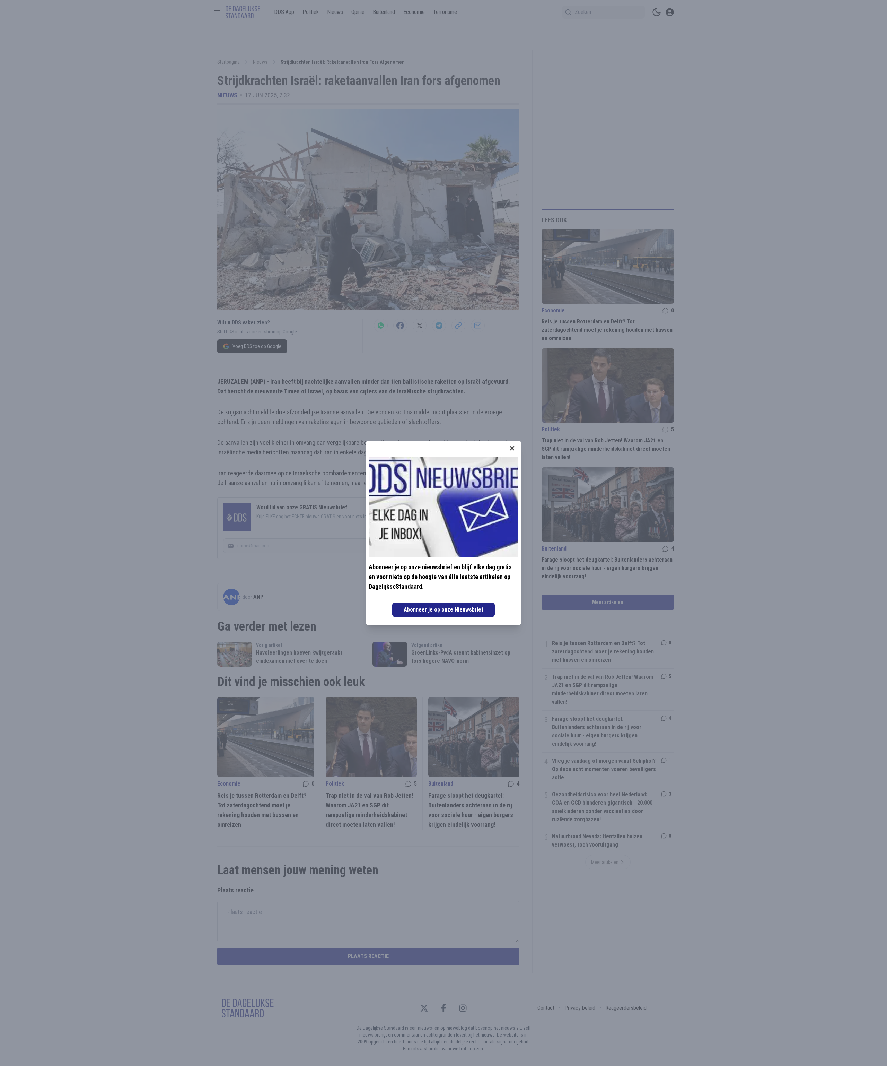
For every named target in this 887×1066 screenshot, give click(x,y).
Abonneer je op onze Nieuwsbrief (443, 609)
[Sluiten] (512, 448)
